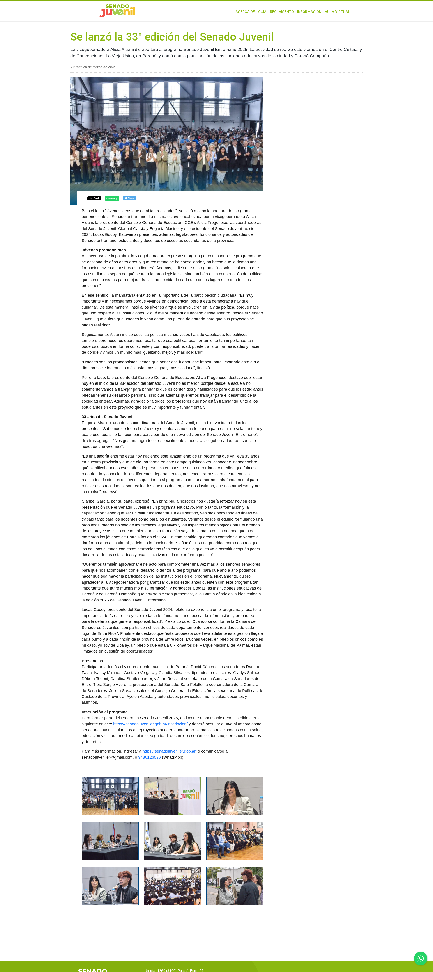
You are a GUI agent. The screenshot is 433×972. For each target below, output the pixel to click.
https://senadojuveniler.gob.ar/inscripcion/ (150, 724)
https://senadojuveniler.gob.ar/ (170, 751)
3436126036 (149, 757)
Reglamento (282, 12)
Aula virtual (337, 12)
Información (309, 12)
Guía (262, 12)
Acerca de (245, 12)
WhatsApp (111, 198)
